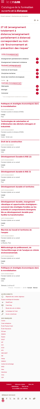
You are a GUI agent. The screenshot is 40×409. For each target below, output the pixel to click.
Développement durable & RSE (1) (16, 172)
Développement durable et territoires (17, 187)
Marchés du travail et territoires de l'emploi (16, 231)
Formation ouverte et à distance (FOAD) (12, 112)
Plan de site (25, 386)
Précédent (17, 287)
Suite (3, 80)
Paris (2, 116)
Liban (2, 152)
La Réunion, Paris (6, 243)
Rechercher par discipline (20, 16)
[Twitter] (10, 398)
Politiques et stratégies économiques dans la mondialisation (20, 105)
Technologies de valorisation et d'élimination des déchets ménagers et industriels (18, 124)
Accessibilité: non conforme (20, 388)
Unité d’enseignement (7, 190)
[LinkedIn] (14, 398)
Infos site (31, 384)
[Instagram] (18, 398)
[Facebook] (6, 398)
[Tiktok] (22, 398)
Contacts (8, 384)
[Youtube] (3, 398)
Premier (10, 287)
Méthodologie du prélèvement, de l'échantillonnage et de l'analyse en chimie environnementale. (20, 250)
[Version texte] (38, 20)
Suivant (29, 287)
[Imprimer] (35, 21)
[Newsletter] (34, 398)
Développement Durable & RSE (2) (16, 157)
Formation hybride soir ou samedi (10, 147)
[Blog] (26, 398)
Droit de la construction (11, 142)
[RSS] (30, 398)
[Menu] (3, 2)
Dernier (35, 287)
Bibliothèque (15, 386)
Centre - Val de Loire (6, 137)
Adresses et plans (20, 384)
